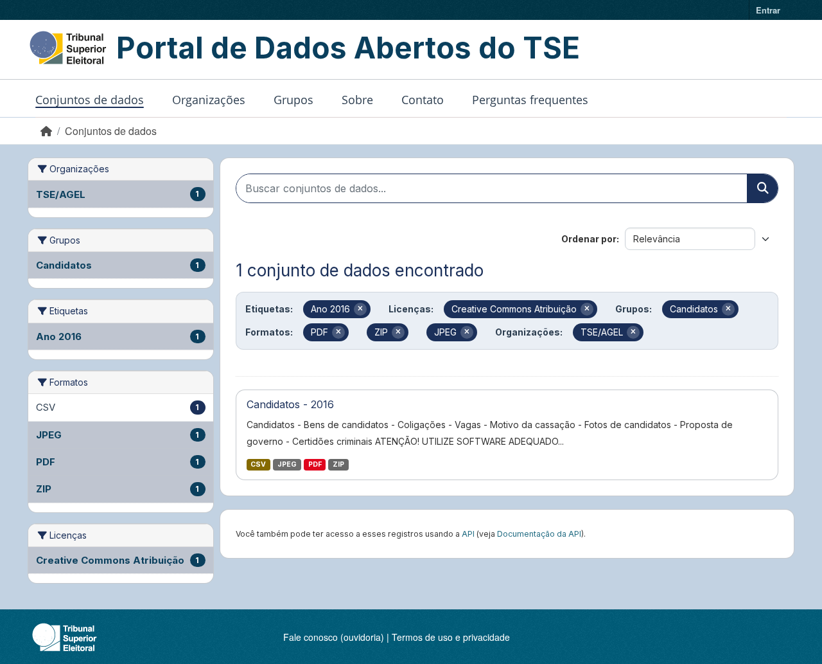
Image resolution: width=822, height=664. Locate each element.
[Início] (46, 130)
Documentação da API (539, 534)
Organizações (208, 99)
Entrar (768, 10)
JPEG (287, 464)
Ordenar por (588, 238)
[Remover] (360, 309)
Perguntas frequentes (530, 99)
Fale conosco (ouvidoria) (333, 637)
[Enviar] (762, 188)
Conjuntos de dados (89, 99)
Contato (422, 99)
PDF (315, 464)
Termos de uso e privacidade (451, 637)
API (468, 534)
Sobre (357, 99)
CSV (258, 464)
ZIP (338, 464)
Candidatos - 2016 (290, 404)
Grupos (293, 99)
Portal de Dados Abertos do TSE (348, 48)
